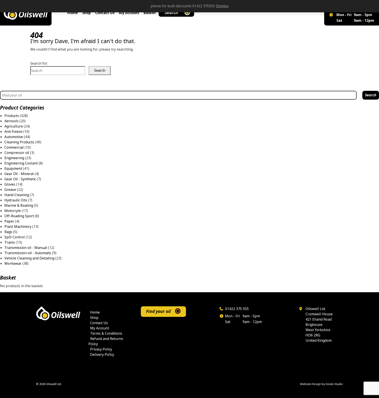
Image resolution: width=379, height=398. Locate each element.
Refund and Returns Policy (105, 341)
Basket (150, 12)
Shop (86, 12)
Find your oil (158, 311)
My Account (129, 12)
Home (72, 12)
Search (171, 13)
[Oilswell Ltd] (26, 13)
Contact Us (104, 12)
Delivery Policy (102, 354)
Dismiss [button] (222, 6)
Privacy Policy (101, 349)
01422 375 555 (236, 308)
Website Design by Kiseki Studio (321, 384)
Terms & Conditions (106, 333)
